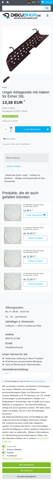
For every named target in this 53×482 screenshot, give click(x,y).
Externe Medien (14, 449)
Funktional (12, 455)
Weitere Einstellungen (12, 459)
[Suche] (47, 8)
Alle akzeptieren (26, 464)
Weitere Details (14, 166)
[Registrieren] (8, 2)
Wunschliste (10, 139)
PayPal (10, 452)
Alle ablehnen (26, 470)
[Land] (29, 2)
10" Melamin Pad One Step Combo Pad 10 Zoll (33, 205)
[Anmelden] (3, 2)
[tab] (26, 157)
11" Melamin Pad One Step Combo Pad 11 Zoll (33, 228)
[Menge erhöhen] (11, 127)
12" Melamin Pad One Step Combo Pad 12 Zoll (33, 251)
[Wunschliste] (39, 2)
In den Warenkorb (32, 129)
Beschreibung (13, 158)
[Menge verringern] (11, 131)
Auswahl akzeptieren (26, 476)
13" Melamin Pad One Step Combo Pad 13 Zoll (33, 274)
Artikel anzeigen (35, 238)
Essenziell (11, 446)
